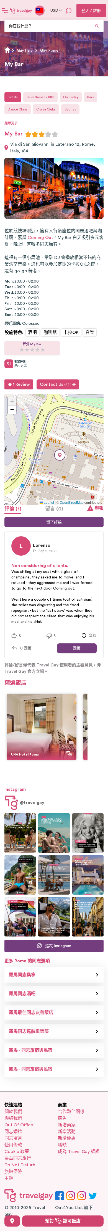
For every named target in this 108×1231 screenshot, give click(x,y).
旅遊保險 (13, 1171)
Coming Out (40, 237)
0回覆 (26, 648)
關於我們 (13, 1111)
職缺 (62, 1145)
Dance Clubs (17, 109)
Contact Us (51, 384)
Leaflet (48, 502)
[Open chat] (68, 10)
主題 (8, 1178)
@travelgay (32, 802)
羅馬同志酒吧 (22, 993)
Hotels (13, 97)
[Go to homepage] (21, 10)
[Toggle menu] (5, 10)
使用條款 (13, 1145)
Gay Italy (24, 50)
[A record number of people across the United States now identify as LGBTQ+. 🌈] (20, 917)
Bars (90, 97)
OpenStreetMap (72, 502)
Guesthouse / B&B (40, 97)
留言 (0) (54, 508)
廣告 (62, 1118)
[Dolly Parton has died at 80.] (88, 833)
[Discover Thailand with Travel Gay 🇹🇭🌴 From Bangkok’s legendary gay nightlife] (20, 875)
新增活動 (67, 1131)
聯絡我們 (13, 1118)
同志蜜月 (13, 1138)
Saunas (70, 109)
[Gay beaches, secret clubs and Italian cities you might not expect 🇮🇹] (54, 833)
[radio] (28, 134)
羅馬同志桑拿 (22, 975)
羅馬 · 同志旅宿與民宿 (30, 1050)
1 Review (21, 384)
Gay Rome (49, 50)
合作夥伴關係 (71, 1111)
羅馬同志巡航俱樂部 (29, 1031)
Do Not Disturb (19, 1165)
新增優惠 (67, 1138)
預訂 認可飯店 (63, 1221)
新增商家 (67, 1125)
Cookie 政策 (16, 1151)
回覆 (77, 648)
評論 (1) (12, 508)
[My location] (12, 1221)
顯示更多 (11, 123)
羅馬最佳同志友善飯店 (31, 1012)
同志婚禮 (13, 1131)
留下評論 (54, 522)
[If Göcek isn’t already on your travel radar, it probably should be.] (20, 833)
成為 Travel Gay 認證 (79, 1151)
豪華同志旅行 (17, 1158)
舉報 (99, 508)
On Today (70, 97)
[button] (60, 455)
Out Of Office (18, 1125)
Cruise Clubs (46, 109)
